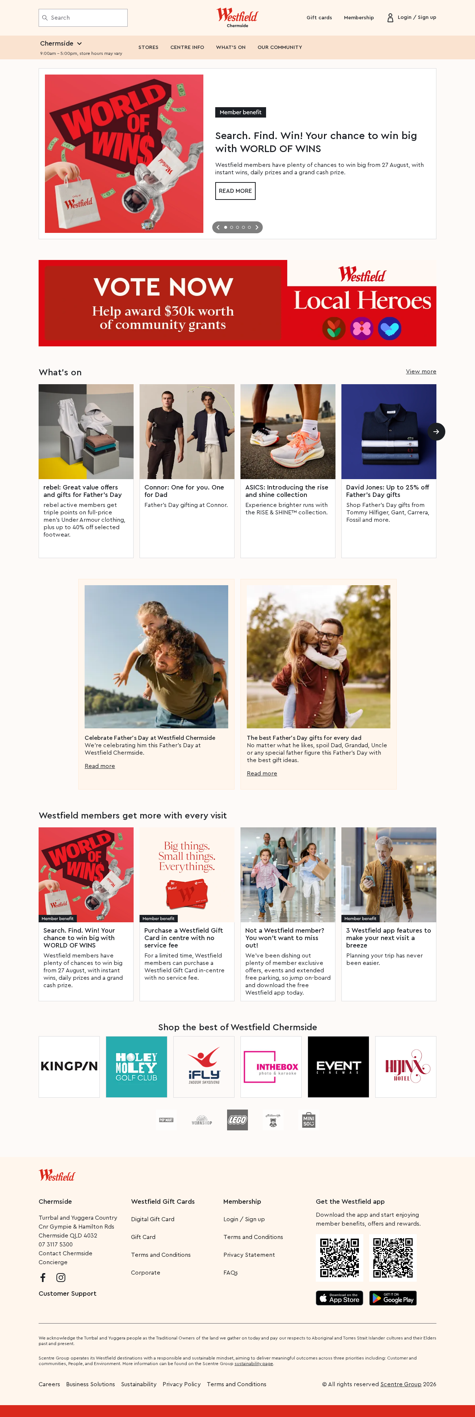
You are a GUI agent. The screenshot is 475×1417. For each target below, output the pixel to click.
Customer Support (67, 1293)
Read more (235, 191)
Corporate (145, 1273)
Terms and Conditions (161, 1255)
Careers (49, 1384)
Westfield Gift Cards (163, 1201)
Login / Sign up (244, 1219)
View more (421, 372)
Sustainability (139, 1384)
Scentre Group (401, 1384)
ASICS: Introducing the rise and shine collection (286, 491)
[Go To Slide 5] (249, 227)
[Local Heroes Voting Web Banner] (237, 303)
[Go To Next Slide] (257, 227)
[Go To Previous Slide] (218, 227)
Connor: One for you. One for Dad (184, 491)
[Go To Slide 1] (225, 227)
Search (60, 18)
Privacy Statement (249, 1255)
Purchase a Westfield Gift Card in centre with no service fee (183, 938)
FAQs (230, 1273)
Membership (359, 17)
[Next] (436, 432)
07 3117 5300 (56, 1245)
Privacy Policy (182, 1384)
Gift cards (319, 17)
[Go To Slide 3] (237, 227)
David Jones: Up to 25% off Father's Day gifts (387, 491)
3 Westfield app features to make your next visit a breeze (388, 938)
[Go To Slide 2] (231, 227)
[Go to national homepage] (57, 1173)
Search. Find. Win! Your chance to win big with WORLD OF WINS (79, 938)
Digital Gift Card (152, 1219)
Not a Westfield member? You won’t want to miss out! (284, 938)
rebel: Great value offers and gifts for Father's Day (82, 491)
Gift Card (143, 1237)
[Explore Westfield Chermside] (237, 18)
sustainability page (254, 1363)
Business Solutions (90, 1384)
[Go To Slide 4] (243, 227)
